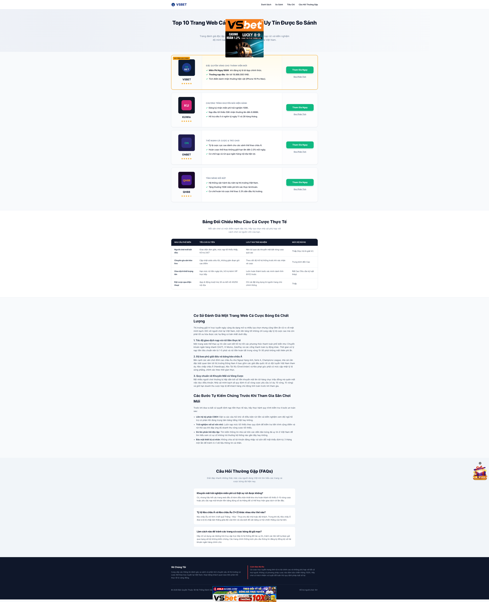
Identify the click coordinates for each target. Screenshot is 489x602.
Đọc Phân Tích (300, 77)
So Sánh (279, 4)
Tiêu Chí (291, 4)
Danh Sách (266, 4)
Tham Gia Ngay (299, 69)
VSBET (181, 4)
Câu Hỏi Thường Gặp (308, 4)
